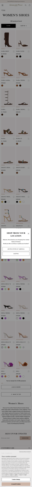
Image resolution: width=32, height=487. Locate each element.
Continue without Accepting (25, 451)
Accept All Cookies (16, 484)
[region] (16, 468)
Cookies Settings (16, 479)
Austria (16, 253)
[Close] (28, 234)
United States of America (16, 249)
